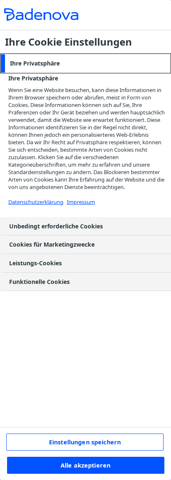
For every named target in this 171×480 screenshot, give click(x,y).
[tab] (85, 63)
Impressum (81, 202)
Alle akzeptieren (85, 465)
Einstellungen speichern (85, 442)
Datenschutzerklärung (36, 202)
